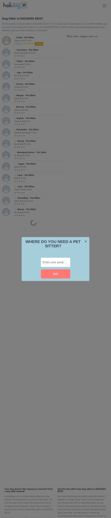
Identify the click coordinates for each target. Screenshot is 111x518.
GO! (55, 273)
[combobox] (55, 262)
